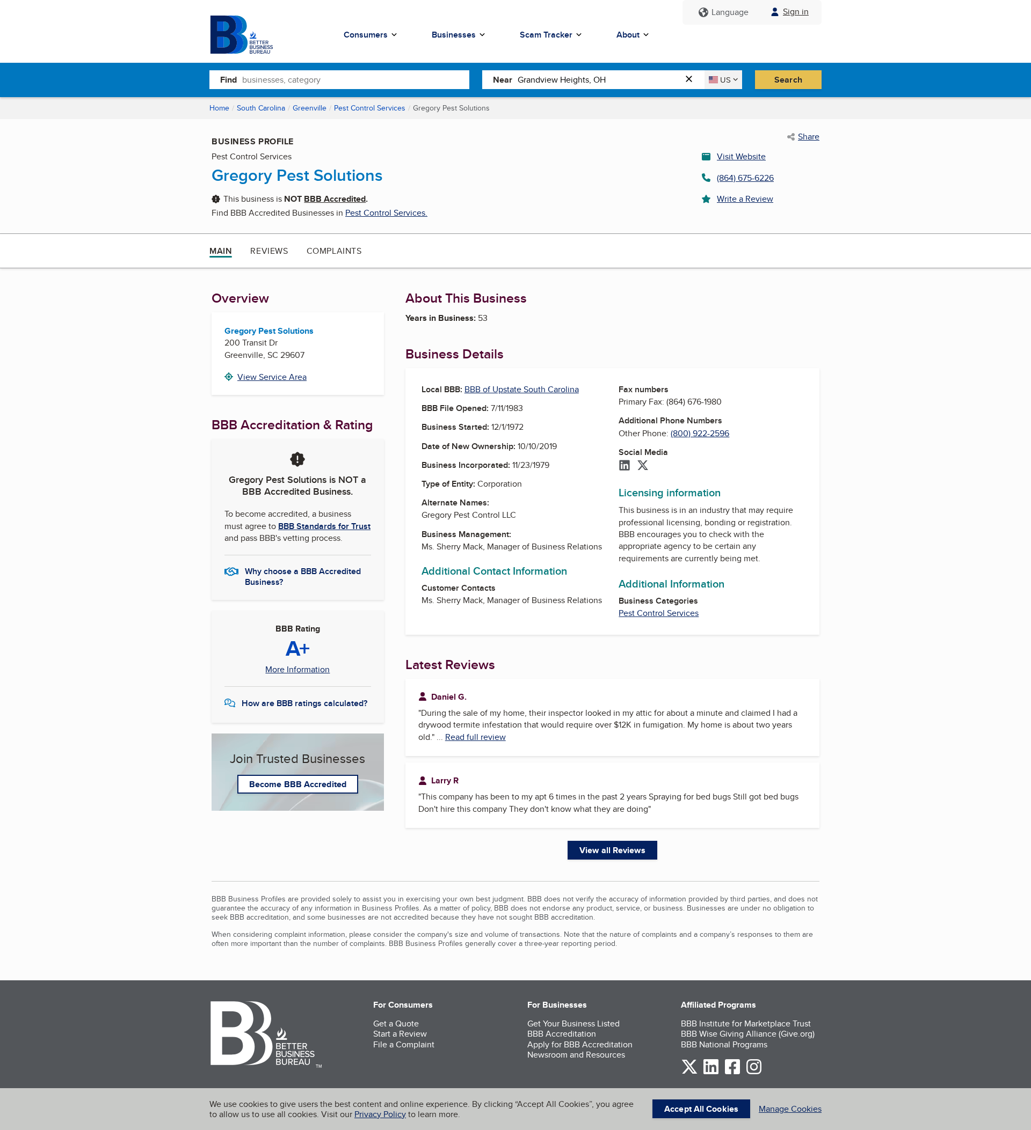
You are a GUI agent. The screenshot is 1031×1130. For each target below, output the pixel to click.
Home (219, 107)
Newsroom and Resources (576, 1054)
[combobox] (355, 79)
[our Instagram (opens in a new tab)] (754, 1072)
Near (502, 80)
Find (228, 80)
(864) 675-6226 (745, 178)
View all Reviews (612, 850)
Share (808, 137)
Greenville (309, 107)
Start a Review (400, 1034)
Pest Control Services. (386, 213)
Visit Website (741, 156)
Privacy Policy (380, 1114)
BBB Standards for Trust (324, 526)
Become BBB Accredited (297, 784)
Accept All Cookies (701, 1109)
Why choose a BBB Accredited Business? (303, 575)
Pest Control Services (369, 107)
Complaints (334, 251)
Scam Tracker (546, 34)
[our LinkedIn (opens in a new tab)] (711, 1072)
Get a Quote (396, 1023)
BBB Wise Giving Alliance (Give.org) (748, 1034)
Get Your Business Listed (573, 1023)
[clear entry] (692, 79)
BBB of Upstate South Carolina (521, 389)
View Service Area (272, 377)
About (628, 34)
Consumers (366, 34)
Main (220, 251)
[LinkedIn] (624, 466)
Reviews (269, 251)
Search (788, 80)
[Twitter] (643, 466)
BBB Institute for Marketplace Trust (746, 1023)
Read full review (475, 737)
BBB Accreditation (561, 1034)
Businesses (454, 34)
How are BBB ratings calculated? (304, 703)
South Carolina (261, 107)
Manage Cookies (790, 1109)
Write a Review (745, 199)
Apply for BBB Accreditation (580, 1044)
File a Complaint (403, 1044)
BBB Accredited (335, 199)
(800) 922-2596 (700, 433)
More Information (297, 670)
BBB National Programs (724, 1044)
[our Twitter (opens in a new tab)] (689, 1072)
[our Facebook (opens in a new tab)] (732, 1072)
